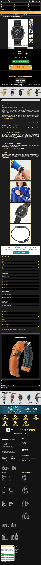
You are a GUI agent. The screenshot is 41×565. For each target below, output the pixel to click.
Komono (3, 507)
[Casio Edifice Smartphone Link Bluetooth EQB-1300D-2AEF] (28, 397)
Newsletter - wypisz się (5, 467)
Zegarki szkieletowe (24, 498)
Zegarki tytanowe (24, 501)
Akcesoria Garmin (4, 524)
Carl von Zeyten (4, 487)
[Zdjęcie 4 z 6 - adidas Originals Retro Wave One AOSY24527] (31, 31)
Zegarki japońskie (24, 486)
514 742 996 (5, 444)
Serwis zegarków (13, 464)
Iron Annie (3, 503)
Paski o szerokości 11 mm (14, 528)
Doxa (2, 494)
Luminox (10, 479)
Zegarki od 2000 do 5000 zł (25, 516)
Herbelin (3, 502)
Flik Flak (3, 497)
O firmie (12, 459)
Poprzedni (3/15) (11, 48)
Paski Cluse (3, 537)
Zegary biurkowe (24, 521)
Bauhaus (3, 480)
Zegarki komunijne (13, 468)
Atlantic (3, 477)
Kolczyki (3, 531)
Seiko (9, 492)
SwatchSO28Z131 (12, 402)
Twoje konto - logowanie (5, 468)
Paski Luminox (4, 543)
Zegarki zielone (24, 481)
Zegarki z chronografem (25, 503)
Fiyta (2, 497)
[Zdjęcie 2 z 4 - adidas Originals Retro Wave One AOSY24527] (20, 191)
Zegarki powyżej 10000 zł (25, 518)
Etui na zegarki (4, 531)
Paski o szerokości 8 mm (14, 525)
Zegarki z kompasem (25, 505)
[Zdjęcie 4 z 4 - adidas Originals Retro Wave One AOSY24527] (20, 234)
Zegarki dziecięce (24, 484)
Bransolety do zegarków (5, 530)
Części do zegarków (4, 457)
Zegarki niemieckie (24, 493)
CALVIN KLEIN (4, 486)
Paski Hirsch (3, 538)
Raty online (12, 463)
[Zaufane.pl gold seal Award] (8, 430)
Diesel (3, 493)
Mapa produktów (4, 465)
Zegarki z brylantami (25, 502)
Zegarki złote (24, 510)
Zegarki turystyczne (24, 500)
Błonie (3, 484)
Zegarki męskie (24, 478)
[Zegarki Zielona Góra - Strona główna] (9, 1)
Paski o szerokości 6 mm (14, 524)
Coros (2, 491)
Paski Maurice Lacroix (5, 543)
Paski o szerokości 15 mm (14, 531)
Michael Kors (10, 482)
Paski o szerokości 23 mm (14, 539)
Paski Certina (4, 536)
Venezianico (10, 502)
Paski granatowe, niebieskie (15, 549)
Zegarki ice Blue (24, 480)
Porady (12, 462)
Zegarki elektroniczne (25, 485)
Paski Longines (4, 542)
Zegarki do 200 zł (24, 510)
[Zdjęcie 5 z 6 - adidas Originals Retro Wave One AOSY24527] (31, 36)
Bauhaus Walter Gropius (4, 482)
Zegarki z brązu (24, 482)
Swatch (10, 497)
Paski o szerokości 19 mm (14, 535)
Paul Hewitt (10, 487)
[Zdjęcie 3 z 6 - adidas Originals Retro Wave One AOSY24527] (31, 26)
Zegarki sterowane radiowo (26, 497)
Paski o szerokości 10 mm (14, 527)
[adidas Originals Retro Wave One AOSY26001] (37, 93)
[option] (20, 410)
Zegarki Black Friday (13, 469)
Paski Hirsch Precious (5, 541)
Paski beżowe (13, 543)
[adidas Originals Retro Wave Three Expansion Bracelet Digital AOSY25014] (28, 93)
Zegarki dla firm (13, 466)
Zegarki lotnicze (24, 490)
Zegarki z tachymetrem (25, 506)
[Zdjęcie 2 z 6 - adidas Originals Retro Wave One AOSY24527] (31, 21)
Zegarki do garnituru (25, 484)
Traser (9, 501)
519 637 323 (5, 447)
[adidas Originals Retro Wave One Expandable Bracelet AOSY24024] (4, 93)
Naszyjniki (3, 534)
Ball (2, 479)
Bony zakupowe (4, 528)
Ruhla (9, 490)
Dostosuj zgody (7, 559)
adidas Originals (4, 473)
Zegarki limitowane (24, 489)
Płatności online (13, 461)
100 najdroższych (24, 473)
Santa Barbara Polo (11, 491)
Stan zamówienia (13, 465)
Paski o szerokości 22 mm (14, 538)
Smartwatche (24, 476)
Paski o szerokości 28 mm (14, 542)
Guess (3, 501)
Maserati (10, 480)
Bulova (3, 485)
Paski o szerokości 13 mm (14, 530)
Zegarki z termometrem (25, 507)
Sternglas (10, 496)
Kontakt (12, 456)
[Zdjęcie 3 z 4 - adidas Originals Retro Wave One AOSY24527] (20, 213)
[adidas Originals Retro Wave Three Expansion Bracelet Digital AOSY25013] (12, 93)
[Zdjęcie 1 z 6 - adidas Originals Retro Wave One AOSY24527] (18, 33)
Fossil (2, 498)
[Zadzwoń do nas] (39, 1)
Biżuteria (3, 527)
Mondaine (10, 483)
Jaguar (3, 504)
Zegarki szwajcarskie (25, 499)
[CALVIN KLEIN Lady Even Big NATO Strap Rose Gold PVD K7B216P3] (37, 397)
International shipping (5, 463)
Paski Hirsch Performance (5, 540)
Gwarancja (3, 461)
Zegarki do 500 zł (24, 513)
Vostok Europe (11, 503)
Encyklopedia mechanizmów (6, 459)
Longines (10, 476)
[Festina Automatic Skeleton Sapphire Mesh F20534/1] (4, 397)
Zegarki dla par (24, 479)
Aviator (3, 478)
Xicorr (9, 504)
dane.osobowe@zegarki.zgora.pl (6, 561)
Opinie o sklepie (13, 460)
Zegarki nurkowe (24, 494)
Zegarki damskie (24, 477)
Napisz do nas (13, 458)
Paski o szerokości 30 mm (14, 543)
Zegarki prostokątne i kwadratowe (25, 496)
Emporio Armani (4, 495)
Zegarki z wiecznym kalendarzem (26, 508)
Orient (9, 484)
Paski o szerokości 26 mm (14, 541)
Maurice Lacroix (11, 481)
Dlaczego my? (13, 457)
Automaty (23, 474)
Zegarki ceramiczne (24, 483)
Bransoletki (3, 529)
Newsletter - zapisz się (5, 466)
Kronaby (10, 473)
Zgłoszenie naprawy (4, 469)
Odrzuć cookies (7, 557)
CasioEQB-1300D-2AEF (29, 402)
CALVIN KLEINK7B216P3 (37, 402)
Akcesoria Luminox (4, 525)
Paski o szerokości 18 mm (14, 534)
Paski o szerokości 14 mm (14, 531)
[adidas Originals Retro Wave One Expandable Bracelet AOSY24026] (20, 93)
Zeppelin (10, 505)
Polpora (10, 488)
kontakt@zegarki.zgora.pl (11, 439)
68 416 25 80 (24, 444)
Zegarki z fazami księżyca (25, 504)
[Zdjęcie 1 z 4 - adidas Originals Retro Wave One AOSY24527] (20, 170)
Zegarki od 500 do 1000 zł (25, 514)
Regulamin (12, 463)
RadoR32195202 (20, 402)
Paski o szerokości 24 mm (14, 540)
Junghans (3, 506)
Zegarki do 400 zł (24, 512)
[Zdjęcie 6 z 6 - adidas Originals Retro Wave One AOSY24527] (31, 41)
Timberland (10, 498)
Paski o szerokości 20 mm (14, 536)
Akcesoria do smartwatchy (5, 526)
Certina (3, 489)
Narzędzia (3, 533)
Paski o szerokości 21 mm (14, 537)
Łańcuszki (3, 532)
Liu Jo (9, 475)
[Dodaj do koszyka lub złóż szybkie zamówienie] (20, 61)
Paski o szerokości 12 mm (14, 529)
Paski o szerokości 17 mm (14, 533)
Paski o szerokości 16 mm (14, 532)
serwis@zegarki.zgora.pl (11, 447)
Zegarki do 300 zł (24, 511)
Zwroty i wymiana (13, 467)
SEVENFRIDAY (11, 493)
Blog (2, 456)
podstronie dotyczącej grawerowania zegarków (30, 116)
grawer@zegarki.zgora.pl (11, 449)
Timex (9, 499)
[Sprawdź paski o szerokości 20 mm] (20, 358)
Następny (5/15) (29, 48)
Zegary (23, 519)
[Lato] (20, 410)
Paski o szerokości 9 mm (14, 526)
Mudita (10, 484)
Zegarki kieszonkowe (25, 487)
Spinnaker (10, 495)
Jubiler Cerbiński (4, 505)
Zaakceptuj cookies (7, 555)
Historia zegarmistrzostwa (5, 463)
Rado (9, 489)
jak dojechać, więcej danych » (25, 445)
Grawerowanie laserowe (5, 462)
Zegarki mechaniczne (25, 491)
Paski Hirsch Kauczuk (5, 539)
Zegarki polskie (24, 495)
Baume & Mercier (4, 483)
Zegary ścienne (24, 520)
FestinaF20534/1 (4, 402)
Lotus (9, 478)
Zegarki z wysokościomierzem (26, 509)
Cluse (2, 490)
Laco (9, 474)
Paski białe (12, 544)
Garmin (3, 500)
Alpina (3, 475)
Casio (2, 488)
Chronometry (24, 475)
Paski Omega (4, 544)
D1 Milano (3, 492)
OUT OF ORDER (11, 486)
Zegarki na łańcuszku (25, 492)
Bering (3, 484)
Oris (9, 485)
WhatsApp (6, 452)
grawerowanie (25, 72)
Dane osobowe (4, 458)
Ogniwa (3, 535)
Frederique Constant (5, 499)
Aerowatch (3, 474)
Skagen (10, 494)
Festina (3, 496)
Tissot (9, 500)
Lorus (9, 477)
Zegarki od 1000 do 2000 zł (25, 515)
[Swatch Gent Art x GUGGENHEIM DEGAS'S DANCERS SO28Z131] (12, 397)
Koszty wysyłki (4, 464)
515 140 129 (5, 442)
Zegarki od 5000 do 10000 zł (26, 517)
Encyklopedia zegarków (5, 460)
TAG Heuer (10, 497)
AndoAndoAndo (4, 476)
